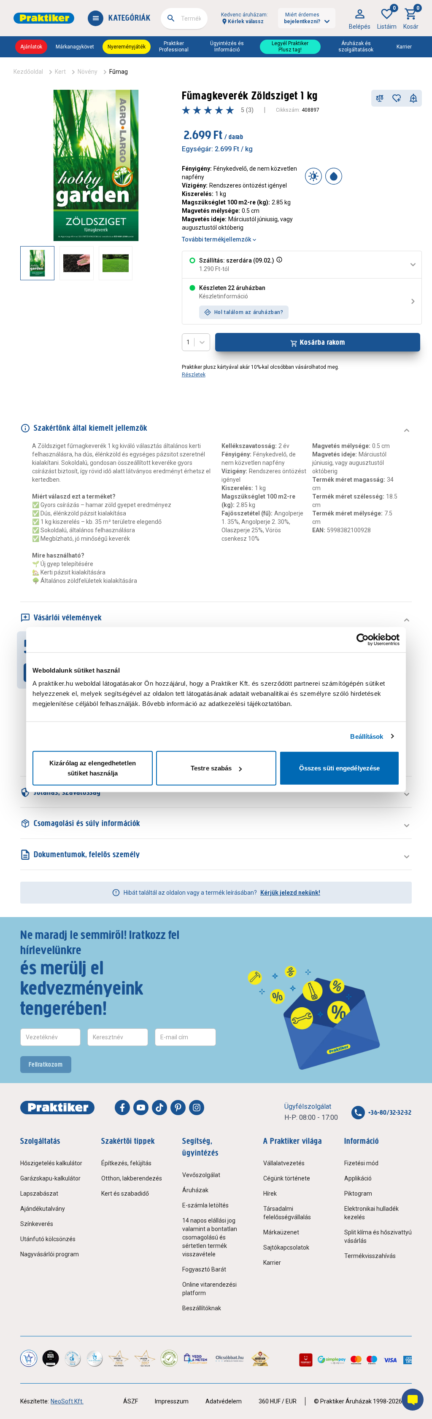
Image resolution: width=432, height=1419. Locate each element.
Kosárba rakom (322, 342)
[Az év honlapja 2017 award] (144, 1358)
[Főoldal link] (44, 18)
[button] (278, 264)
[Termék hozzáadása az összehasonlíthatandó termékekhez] (379, 98)
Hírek (270, 1193)
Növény (87, 71)
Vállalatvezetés (284, 1163)
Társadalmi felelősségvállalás (287, 1213)
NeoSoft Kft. (67, 1401)
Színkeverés (36, 1224)
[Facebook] (122, 1107)
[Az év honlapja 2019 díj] (94, 1358)
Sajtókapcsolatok (286, 1247)
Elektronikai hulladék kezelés (371, 1213)
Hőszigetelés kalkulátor (51, 1163)
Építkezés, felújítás (126, 1163)
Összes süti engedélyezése (339, 768)
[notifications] (413, 98)
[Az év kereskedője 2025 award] (260, 1358)
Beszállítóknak (201, 1308)
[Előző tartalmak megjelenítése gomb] (20, 263)
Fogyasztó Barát (204, 1269)
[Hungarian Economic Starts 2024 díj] (28, 1358)
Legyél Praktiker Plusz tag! (290, 46)
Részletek (193, 375)
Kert (60, 71)
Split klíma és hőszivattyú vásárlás (378, 1236)
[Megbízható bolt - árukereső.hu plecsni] (169, 1358)
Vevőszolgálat (201, 1175)
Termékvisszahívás (370, 1256)
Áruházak (195, 1190)
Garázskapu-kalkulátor (50, 1178)
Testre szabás (211, 768)
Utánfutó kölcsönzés (48, 1239)
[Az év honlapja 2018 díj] (72, 1358)
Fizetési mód (361, 1163)
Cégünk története (286, 1178)
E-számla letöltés (205, 1205)
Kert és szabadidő (125, 1193)
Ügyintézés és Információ (227, 46)
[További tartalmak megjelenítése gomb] (154, 263)
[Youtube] (140, 1107)
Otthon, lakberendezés (131, 1178)
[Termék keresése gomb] (170, 18)
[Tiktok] (159, 1107)
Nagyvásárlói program (49, 1254)
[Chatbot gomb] (413, 1400)
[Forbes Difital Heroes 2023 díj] (50, 1358)
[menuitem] (359, 18)
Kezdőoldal (28, 71)
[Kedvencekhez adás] (396, 98)
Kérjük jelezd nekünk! (290, 892)
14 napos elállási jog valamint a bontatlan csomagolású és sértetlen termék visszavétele (209, 1237)
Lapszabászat (39, 1193)
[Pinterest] (178, 1107)
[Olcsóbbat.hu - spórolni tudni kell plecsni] (230, 1358)
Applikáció (358, 1178)
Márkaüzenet (281, 1232)
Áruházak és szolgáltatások (355, 46)
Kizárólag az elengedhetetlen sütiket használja (92, 768)
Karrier (404, 47)
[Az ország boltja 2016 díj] (118, 1358)
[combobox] (184, 18)
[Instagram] (196, 1107)
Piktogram (358, 1193)
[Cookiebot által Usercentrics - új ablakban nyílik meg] (363, 639)
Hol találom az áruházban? (249, 312)
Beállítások (366, 736)
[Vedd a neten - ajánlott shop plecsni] (196, 1358)
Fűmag (118, 71)
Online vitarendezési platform (209, 1288)
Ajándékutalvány (42, 1208)
